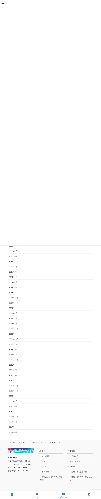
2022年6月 (13, 349)
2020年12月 (13, 386)
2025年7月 (13, 272)
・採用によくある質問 (78, 472)
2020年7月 (13, 401)
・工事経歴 (74, 456)
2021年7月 (13, 370)
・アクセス (44, 466)
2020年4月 (13, 406)
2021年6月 (13, 375)
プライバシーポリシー (37, 442)
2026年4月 (13, 256)
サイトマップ (55, 442)
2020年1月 (13, 411)
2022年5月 (13, 355)
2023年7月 (13, 318)
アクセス (36, 497)
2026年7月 (13, 251)
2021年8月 (13, 365)
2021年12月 (13, 360)
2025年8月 (13, 267)
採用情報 (71, 466)
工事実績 (71, 451)
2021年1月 (13, 380)
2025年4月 (13, 277)
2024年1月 (13, 292)
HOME (12, 442)
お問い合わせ (63, 497)
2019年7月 (13, 422)
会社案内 (41, 451)
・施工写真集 (75, 461)
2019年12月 (13, 417)
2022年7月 (13, 344)
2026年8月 (13, 246)
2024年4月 (13, 287)
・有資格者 (44, 472)
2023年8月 (13, 313)
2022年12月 (13, 329)
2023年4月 (13, 324)
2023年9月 (13, 308)
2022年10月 (13, 339)
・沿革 (42, 461)
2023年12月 (13, 298)
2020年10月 (13, 396)
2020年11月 (13, 391)
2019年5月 (13, 427)
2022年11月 (13, 334)
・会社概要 (44, 456)
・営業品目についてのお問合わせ (51, 478)
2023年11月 (13, 303)
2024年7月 (13, 282)
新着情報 (22, 442)
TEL (89, 497)
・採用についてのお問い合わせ (81, 478)
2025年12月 (13, 261)
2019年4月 (13, 432)
